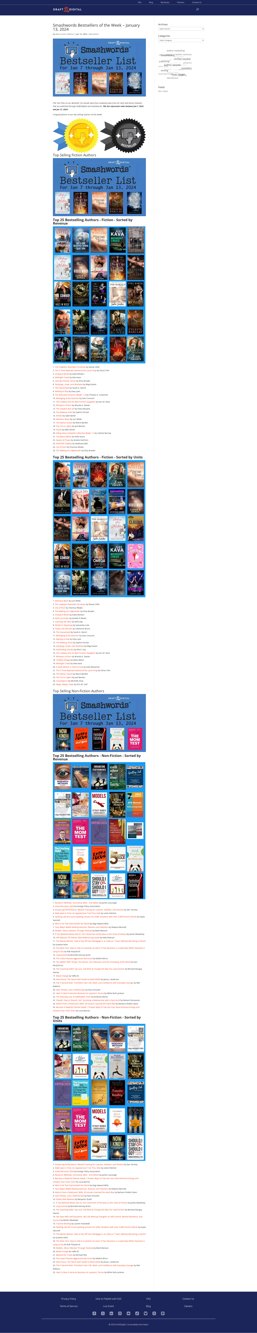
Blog (151, 2)
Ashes (58, 429)
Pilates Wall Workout (65, 1199)
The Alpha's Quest (64, 422)
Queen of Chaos (63, 440)
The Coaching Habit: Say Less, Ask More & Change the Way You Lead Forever (90, 969)
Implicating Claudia (64, 649)
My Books (165, 2)
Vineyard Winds (62, 374)
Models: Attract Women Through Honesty (73, 930)
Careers (188, 1306)
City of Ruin (61, 447)
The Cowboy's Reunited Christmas (70, 367)
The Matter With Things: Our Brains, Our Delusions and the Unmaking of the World (93, 962)
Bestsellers (94, 34)
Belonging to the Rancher (67, 398)
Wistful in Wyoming (63, 625)
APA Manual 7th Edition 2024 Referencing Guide (77, 937)
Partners (180, 2)
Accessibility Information (137, 1324)
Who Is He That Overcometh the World (72, 923)
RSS (160, 91)
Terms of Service (69, 1306)
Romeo (59, 415)
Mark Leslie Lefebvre (65, 34)
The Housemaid (62, 388)
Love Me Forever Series (65, 381)
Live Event (108, 1306)
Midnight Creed (62, 377)
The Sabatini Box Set (65, 408)
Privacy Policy (68, 1298)
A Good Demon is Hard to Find (69, 667)
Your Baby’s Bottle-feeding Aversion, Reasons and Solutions (81, 927)
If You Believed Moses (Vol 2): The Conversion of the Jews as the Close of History (90, 934)
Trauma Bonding (63, 1223)
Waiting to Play (61, 391)
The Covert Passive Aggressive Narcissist (74, 958)
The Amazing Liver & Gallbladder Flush (73, 996)
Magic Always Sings (64, 684)
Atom (165, 91)
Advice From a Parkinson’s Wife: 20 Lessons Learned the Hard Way (86, 1003)
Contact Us (196, 2)
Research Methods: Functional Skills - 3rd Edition (77, 902)
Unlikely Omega (63, 660)
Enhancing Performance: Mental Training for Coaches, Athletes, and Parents (89, 909)
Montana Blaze (62, 419)
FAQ (139, 2)
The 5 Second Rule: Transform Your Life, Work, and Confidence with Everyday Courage (94, 983)
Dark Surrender (62, 618)
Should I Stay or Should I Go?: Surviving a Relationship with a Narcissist (88, 1000)
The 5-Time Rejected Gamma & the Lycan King (75, 370)
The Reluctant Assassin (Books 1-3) (70, 395)
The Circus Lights (63, 426)
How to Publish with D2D (108, 1298)
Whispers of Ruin (63, 405)
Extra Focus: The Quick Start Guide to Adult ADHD (78, 979)
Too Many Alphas (63, 436)
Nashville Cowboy (64, 443)
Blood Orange (62, 976)
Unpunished (61, 955)
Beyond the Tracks (64, 1255)
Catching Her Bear (63, 621)
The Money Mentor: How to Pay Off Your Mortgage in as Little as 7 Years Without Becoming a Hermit (101, 941)
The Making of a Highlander (68, 450)
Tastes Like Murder (63, 628)
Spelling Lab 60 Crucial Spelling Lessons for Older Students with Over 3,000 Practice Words (96, 916)
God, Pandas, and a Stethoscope (70, 989)
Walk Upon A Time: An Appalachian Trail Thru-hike (77, 913)
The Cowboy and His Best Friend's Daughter (75, 401)
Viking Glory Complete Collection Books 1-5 (75, 433)
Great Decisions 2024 (64, 906)
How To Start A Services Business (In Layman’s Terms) (80, 993)
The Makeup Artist (64, 412)
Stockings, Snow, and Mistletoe (69, 384)
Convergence (62, 681)
